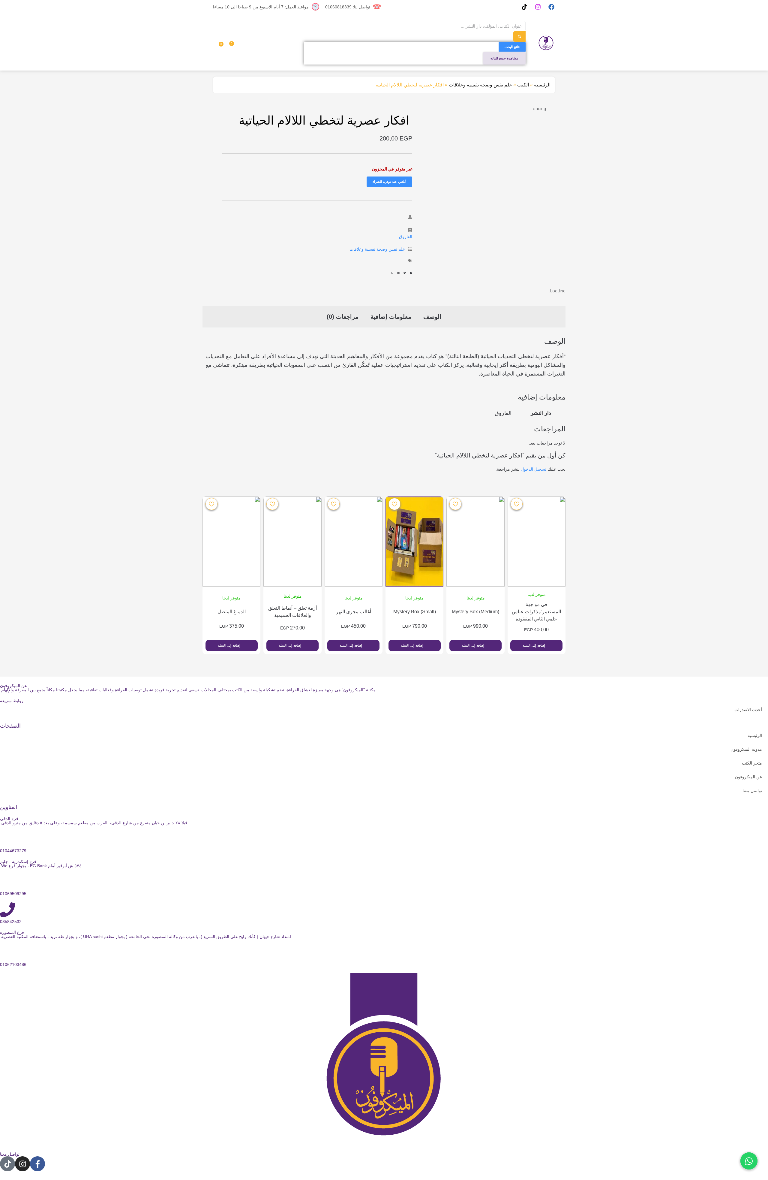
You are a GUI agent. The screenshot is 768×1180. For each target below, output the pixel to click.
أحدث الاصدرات (748, 709)
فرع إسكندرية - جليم (18, 861)
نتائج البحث (512, 47)
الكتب (523, 84)
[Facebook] (551, 7)
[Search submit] (519, 36)
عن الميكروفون (748, 776)
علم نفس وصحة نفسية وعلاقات (480, 84)
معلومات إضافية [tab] (390, 316)
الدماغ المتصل (232, 611)
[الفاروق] (410, 230)
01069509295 (13, 893)
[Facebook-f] (37, 1163)
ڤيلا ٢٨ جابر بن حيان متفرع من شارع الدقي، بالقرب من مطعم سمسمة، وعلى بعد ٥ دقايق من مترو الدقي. (93, 822)
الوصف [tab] (432, 316)
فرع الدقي (9, 818)
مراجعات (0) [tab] (342, 316)
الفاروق (405, 236)
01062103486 (13, 964)
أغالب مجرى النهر (353, 611)
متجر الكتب (752, 763)
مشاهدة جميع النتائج (504, 58)
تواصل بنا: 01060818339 (347, 7)
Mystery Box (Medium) (475, 611)
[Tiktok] (524, 7)
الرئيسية (542, 84)
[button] (411, 273)
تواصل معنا (752, 790)
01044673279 (13, 850)
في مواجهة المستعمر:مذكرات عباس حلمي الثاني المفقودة (536, 611)
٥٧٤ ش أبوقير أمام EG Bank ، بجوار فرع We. (41, 865)
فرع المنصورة (12, 932)
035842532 (11, 921)
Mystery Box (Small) (414, 611)
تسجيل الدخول (533, 469)
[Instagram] (538, 7)
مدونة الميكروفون (746, 749)
